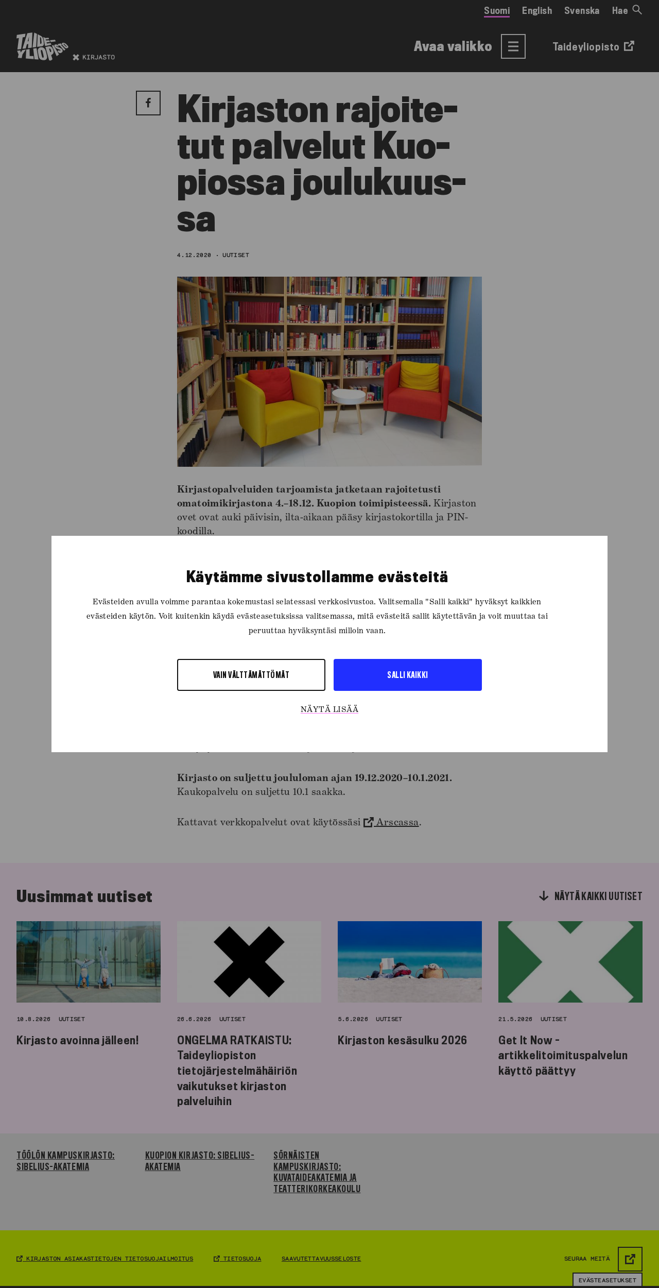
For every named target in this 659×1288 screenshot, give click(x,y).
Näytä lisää (329, 710)
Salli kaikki (407, 675)
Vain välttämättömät (251, 675)
